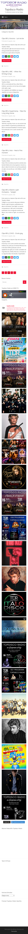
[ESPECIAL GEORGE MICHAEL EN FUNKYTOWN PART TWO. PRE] (14, 578)
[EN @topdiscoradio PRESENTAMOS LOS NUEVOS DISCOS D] (14, 655)
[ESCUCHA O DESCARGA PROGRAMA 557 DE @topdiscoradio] (14, 680)
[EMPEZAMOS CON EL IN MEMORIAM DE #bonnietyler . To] (14, 477)
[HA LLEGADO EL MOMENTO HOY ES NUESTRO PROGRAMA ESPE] (14, 502)
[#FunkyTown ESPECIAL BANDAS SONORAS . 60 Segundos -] (14, 426)
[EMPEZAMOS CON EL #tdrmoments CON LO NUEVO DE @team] (14, 629)
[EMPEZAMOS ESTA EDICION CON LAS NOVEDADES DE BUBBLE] (14, 782)
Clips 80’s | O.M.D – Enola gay (12, 233)
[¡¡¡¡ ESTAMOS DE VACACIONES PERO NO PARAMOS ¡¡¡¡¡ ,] (14, 324)
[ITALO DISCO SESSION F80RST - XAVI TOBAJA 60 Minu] (14, 604)
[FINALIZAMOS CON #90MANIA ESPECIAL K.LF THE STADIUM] (14, 553)
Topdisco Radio (14, 9)
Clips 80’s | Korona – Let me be (13, 38)
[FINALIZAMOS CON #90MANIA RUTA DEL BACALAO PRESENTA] (14, 705)
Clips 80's (6, 66)
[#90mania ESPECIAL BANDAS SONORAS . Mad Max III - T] (14, 401)
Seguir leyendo (6, 60)
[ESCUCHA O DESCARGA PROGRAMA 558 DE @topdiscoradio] (14, 528)
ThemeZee (14, 931)
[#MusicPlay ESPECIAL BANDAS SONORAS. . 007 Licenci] (14, 451)
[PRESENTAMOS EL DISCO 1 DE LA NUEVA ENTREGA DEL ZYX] (14, 756)
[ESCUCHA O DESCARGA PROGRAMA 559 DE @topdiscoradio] (14, 375)
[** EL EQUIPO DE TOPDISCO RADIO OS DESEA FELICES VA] (14, 350)
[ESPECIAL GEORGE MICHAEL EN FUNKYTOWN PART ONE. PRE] (14, 731)
